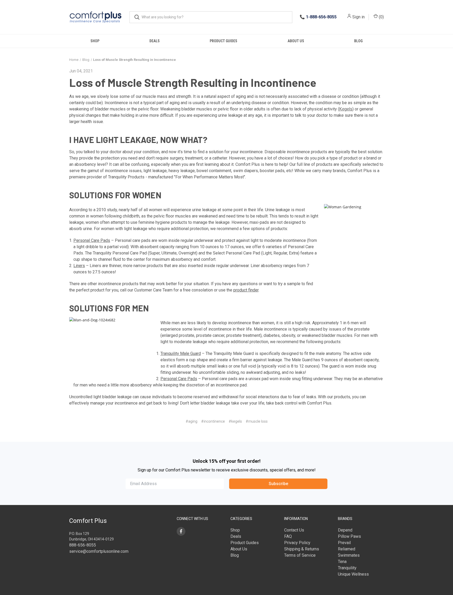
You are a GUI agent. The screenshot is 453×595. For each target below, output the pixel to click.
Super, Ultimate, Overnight (172, 253)
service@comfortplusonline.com (98, 551)
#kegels (235, 421)
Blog (358, 41)
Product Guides (223, 41)
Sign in (358, 16)
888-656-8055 (82, 545)
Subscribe (278, 483)
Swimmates (349, 555)
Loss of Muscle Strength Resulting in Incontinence (192, 82)
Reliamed (346, 548)
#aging (191, 421)
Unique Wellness (353, 574)
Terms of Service (300, 555)
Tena (342, 561)
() (381, 16)
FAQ (288, 536)
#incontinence (213, 421)
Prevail (344, 542)
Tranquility (347, 567)
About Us (296, 41)
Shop (94, 41)
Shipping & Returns (301, 548)
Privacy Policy (297, 542)
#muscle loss (257, 421)
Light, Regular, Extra (280, 253)
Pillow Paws (349, 536)
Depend (345, 530)
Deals (154, 41)
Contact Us (294, 530)
